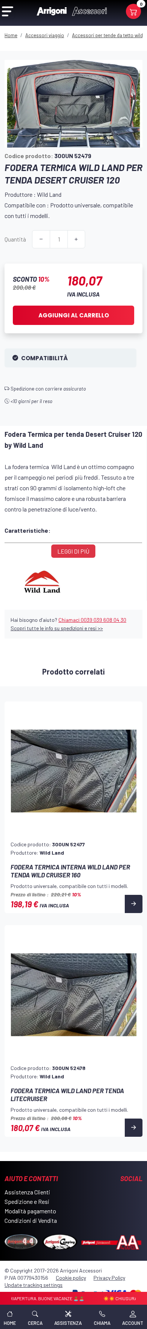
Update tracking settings (34, 1285)
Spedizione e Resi (27, 1201)
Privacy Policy (109, 1277)
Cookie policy (71, 1277)
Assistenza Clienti (27, 1192)
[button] (35, 1317)
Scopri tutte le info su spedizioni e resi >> (57, 628)
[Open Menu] (7, 11)
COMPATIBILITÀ (44, 358)
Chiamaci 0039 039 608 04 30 (92, 620)
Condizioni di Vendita (31, 1220)
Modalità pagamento (30, 1210)
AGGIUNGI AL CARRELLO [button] (73, 315)
